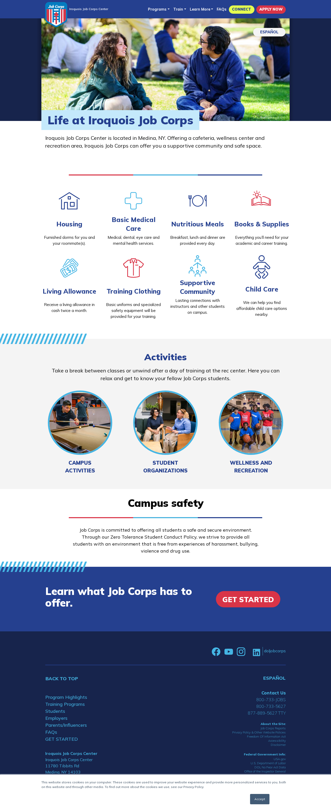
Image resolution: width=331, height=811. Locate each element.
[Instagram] (241, 652)
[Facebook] (216, 652)
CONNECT (241, 9)
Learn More (200, 9)
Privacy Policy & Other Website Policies (259, 732)
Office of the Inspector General (265, 771)
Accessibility (277, 741)
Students (55, 711)
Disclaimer (278, 745)
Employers (56, 718)
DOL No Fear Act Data (270, 767)
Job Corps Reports (273, 728)
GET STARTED (61, 739)
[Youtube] (228, 652)
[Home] (56, 14)
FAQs (222, 9)
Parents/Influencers (66, 725)
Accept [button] (259, 799)
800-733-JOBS (271, 699)
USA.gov (280, 759)
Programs (157, 9)
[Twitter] (249, 651)
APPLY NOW (271, 9)
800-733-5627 (271, 706)
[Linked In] (256, 652)
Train (178, 9)
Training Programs (65, 704)
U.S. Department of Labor (268, 763)
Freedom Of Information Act (266, 736)
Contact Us (273, 692)
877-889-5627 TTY (267, 713)
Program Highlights (66, 697)
